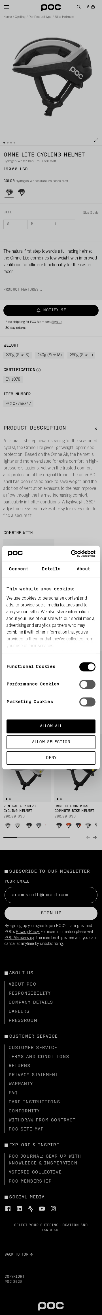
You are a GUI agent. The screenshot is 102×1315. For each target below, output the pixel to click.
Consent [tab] (18, 569)
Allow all (51, 726)
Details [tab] (51, 569)
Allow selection (51, 742)
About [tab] (83, 569)
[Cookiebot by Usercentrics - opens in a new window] (71, 553)
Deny (51, 758)
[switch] (87, 684)
